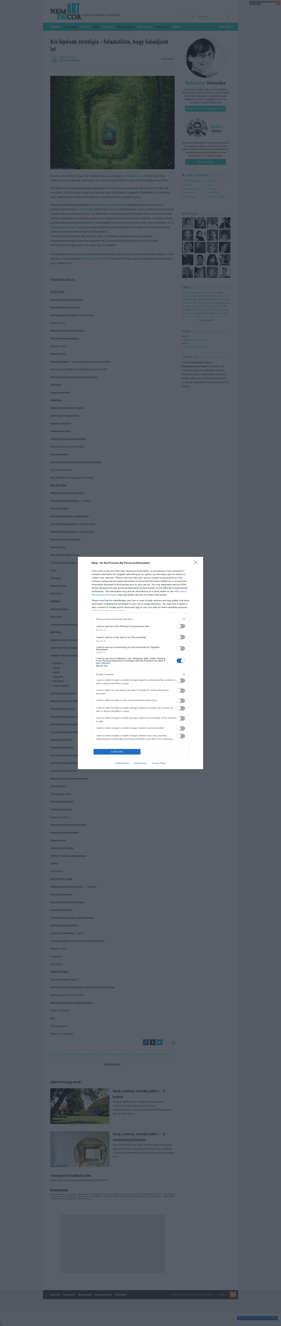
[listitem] (140, 619)
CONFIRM (117, 752)
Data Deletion (122, 763)
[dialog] (140, 663)
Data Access (140, 763)
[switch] (181, 626)
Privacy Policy (159, 763)
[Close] (197, 563)
